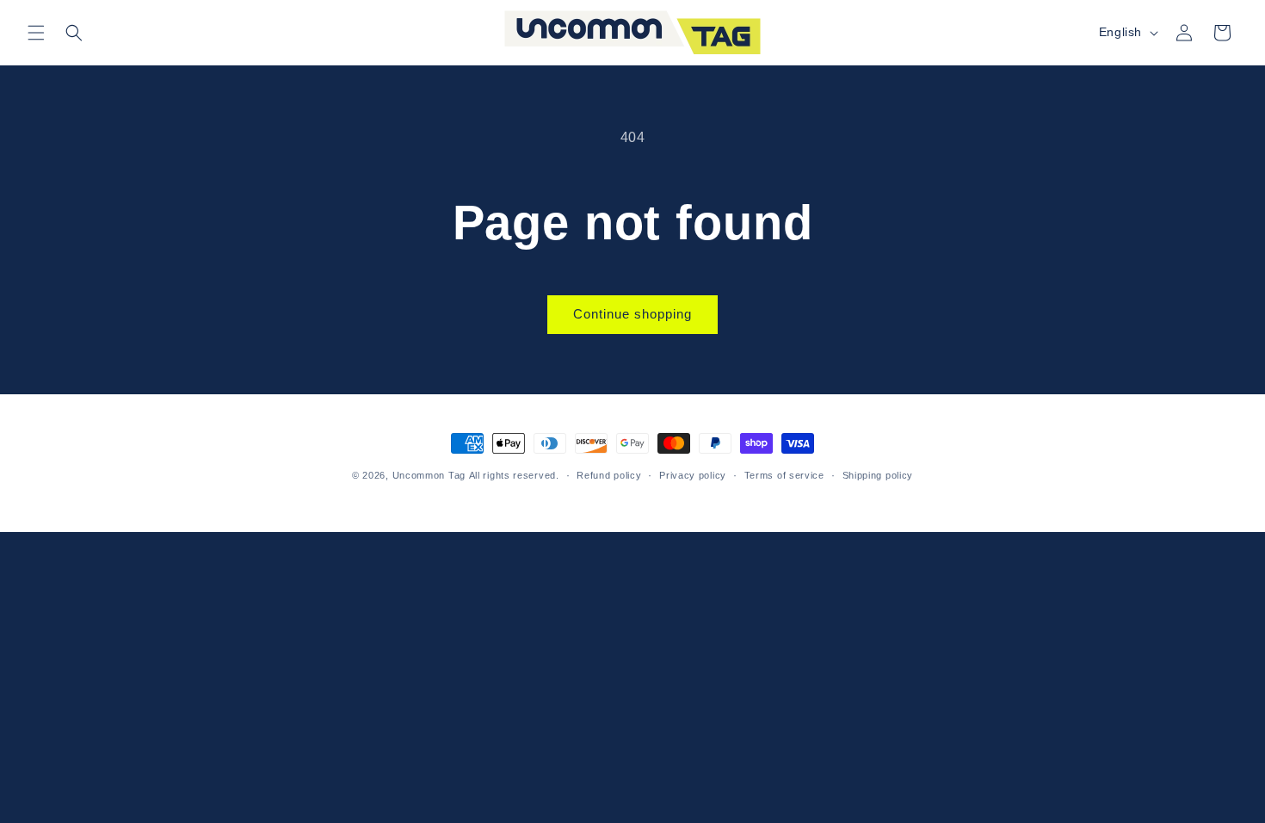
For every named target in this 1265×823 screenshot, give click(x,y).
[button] (36, 33)
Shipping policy (878, 475)
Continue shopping (632, 313)
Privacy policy (692, 475)
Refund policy (609, 475)
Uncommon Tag (429, 475)
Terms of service (784, 475)
